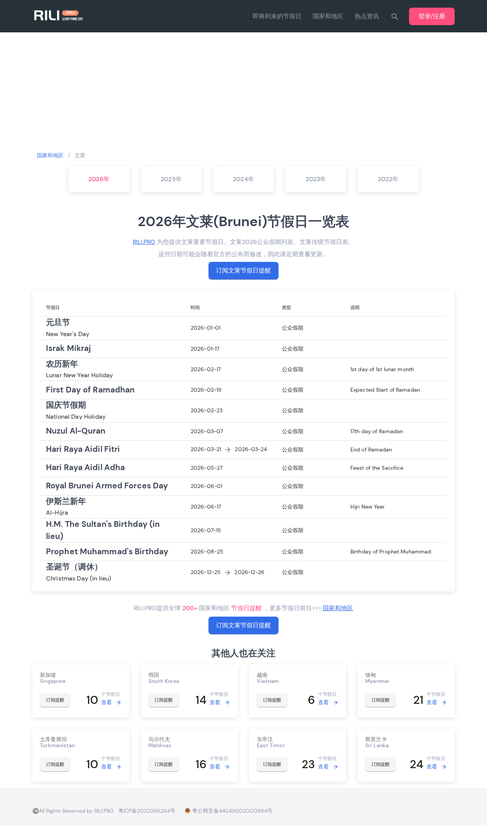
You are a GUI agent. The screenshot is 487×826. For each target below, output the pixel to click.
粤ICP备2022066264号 (146, 810)
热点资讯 (367, 16)
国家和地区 (328, 16)
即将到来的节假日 (277, 16)
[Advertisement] (243, 91)
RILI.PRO (144, 242)
